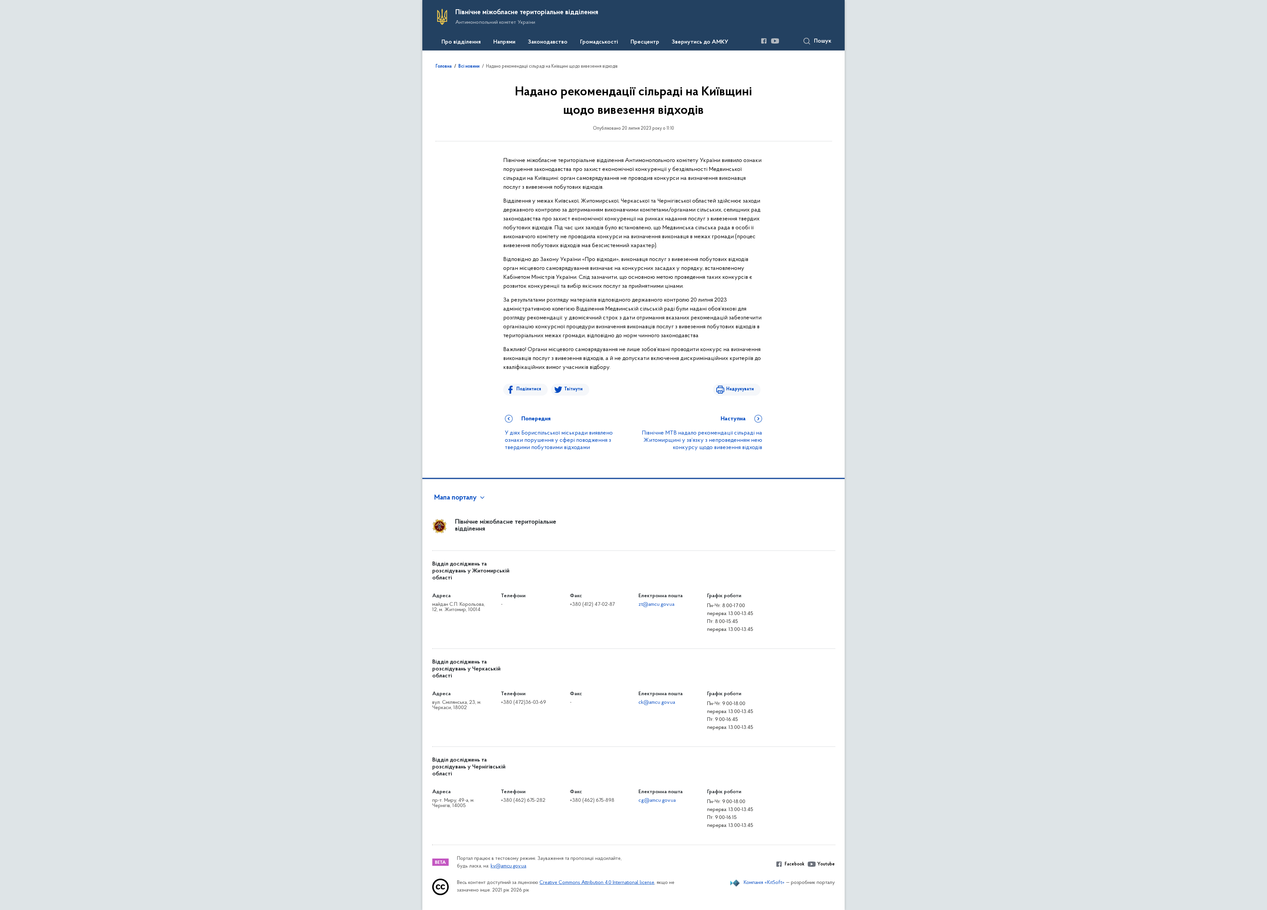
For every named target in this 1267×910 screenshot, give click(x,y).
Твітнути (573, 389)
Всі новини (468, 66)
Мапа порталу (455, 498)
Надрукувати (740, 389)
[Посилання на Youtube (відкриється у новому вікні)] (775, 41)
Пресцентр (645, 42)
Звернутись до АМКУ (700, 42)
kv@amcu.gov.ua (508, 866)
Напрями (504, 42)
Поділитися (528, 389)
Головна (444, 66)
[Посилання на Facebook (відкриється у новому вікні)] (764, 41)
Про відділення (461, 42)
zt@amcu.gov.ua (656, 604)
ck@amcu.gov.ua (656, 702)
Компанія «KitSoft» (764, 882)
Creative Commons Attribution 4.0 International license (596, 882)
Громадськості (599, 42)
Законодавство (548, 42)
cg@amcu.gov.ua (657, 800)
